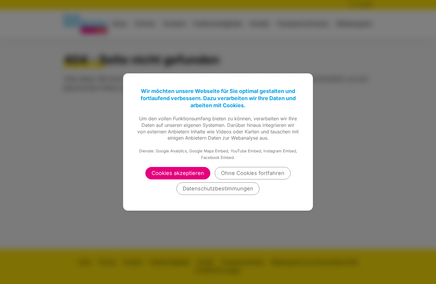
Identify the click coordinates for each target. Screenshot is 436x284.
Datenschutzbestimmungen (218, 188)
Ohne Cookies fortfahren (252, 173)
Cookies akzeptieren (178, 173)
